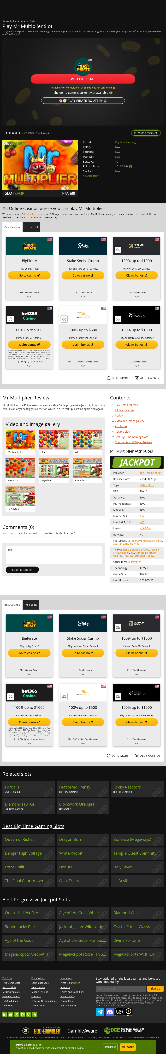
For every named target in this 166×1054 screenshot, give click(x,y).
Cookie (155, 550)
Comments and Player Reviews (133, 442)
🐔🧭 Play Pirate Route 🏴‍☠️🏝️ (83, 100)
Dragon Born (70, 839)
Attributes (121, 426)
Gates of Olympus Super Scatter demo (52, 1001)
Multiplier (131, 541)
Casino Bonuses (40, 982)
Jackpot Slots (9, 987)
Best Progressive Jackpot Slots (36, 899)
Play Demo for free (126, 405)
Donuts (65, 867)
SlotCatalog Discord (110, 1010)
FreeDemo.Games (123, 1009)
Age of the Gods (19, 940)
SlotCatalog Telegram (100, 1010)
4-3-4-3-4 (145, 528)
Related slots (123, 431)
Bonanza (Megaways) (132, 839)
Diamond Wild (126, 912)
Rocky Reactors (127, 787)
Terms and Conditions (72, 991)
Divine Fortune (126, 940)
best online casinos (34, 214)
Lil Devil (120, 880)
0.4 (142, 516)
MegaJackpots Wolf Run (134, 954)
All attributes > (91, 175)
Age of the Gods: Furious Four (84, 940)
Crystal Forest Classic (132, 926)
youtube (10, 1013)
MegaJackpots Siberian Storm (84, 954)
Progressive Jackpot (150, 541)
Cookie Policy (67, 1001)
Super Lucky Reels (21, 926)
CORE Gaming (12, 791)
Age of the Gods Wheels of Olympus (84, 912)
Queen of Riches (19, 839)
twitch (28, 1013)
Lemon (139, 553)
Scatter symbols (123, 543)
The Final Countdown (24, 880)
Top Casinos (38, 978)
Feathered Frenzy (74, 787)
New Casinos (38, 987)
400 (142, 522)
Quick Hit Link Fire (21, 912)
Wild (137, 543)
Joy (132, 553)
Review (119, 415)
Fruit (116, 553)
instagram (22, 1013)
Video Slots (147, 485)
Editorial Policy (68, 1005)
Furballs (12, 787)
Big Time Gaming (125, 142)
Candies (135, 550)
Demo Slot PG (38, 1005)
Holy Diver (122, 867)
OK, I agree (128, 1047)
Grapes (124, 553)
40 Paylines (134, 562)
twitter (16, 1013)
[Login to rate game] (13, 133)
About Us (65, 987)
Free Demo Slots (11, 982)
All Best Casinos (124, 410)
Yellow (150, 555)
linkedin (4, 1013)
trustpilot (34, 1013)
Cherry (145, 550)
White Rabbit (71, 853)
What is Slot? (70, 982)
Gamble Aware (32, 292)
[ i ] (130, 166)
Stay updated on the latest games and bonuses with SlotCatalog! (128, 980)
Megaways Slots (11, 991)
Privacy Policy (67, 996)
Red (126, 555)
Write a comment (147, 132)
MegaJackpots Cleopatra (26, 954)
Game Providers (11, 996)
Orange (117, 555)
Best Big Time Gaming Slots (131, 437)
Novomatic (65, 808)
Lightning (150, 553)
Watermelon (137, 555)
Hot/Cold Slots (10, 1001)
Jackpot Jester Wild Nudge (82, 926)
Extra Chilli (14, 867)
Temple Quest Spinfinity (134, 853)
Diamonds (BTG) (19, 804)
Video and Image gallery (129, 421)
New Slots (7, 1005)
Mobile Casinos (39, 991)
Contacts (36, 996)
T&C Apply (24, 361)
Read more (110, 1047)
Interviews (66, 978)
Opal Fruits (69, 880)
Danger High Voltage (23, 853)
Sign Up (155, 988)
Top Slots (7, 978)
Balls (126, 550)
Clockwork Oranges (76, 804)
